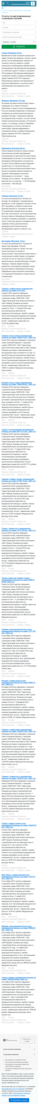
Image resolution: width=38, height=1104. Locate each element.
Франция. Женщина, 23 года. (13, 101)
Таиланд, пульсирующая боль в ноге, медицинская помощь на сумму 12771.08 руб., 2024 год (18, 631)
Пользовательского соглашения (13, 1089)
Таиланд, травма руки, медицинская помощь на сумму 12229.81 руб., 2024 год (19, 730)
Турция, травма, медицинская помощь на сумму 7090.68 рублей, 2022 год (19, 978)
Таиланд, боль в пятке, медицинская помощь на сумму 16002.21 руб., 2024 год (19, 337)
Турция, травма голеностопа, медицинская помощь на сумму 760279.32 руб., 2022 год (19, 825)
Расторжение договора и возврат (17, 1062)
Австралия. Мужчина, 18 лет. (13, 241)
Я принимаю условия (19, 1100)
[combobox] (19, 23)
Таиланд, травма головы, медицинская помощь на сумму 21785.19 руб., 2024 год (19, 480)
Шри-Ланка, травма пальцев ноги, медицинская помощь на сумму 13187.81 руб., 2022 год (18, 877)
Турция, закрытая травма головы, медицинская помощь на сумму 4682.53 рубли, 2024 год (18, 580)
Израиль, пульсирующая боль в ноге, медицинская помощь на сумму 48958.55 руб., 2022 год (18, 928)
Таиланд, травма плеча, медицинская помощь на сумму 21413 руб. (17, 290)
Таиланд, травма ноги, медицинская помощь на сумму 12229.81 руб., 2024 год (19, 777)
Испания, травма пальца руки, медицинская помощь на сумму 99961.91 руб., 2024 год (18, 682)
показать (20, 47)
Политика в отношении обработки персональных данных (17, 1065)
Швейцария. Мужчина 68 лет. (14, 148)
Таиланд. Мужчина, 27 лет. (13, 196)
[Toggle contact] (8, 3)
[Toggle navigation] (3, 3)
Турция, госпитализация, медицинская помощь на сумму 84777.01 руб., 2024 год (19, 431)
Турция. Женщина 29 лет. (12, 53)
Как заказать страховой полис (15, 1060)
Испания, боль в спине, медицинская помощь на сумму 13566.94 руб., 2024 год (19, 384)
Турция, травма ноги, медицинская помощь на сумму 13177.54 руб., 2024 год (19, 529)
